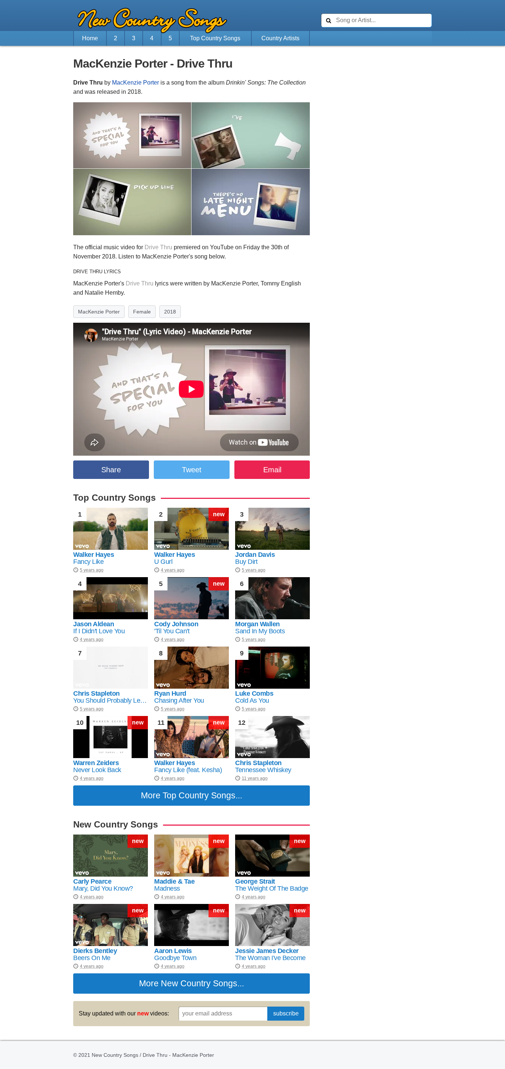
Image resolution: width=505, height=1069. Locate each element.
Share (111, 470)
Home (90, 38)
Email (272, 470)
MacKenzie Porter (135, 82)
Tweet (191, 470)
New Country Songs (199, 983)
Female (142, 312)
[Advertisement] (32, 213)
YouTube (222, 247)
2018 (170, 312)
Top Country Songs (215, 38)
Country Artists (280, 38)
